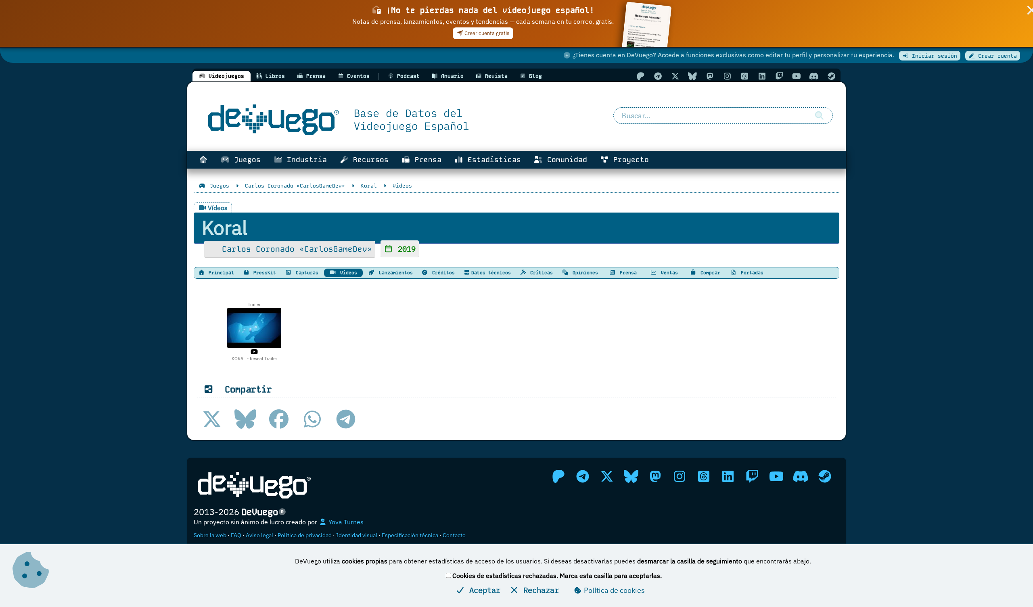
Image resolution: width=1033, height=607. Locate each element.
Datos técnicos (491, 272)
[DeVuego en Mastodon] (710, 76)
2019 (404, 249)
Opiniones (584, 272)
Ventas (668, 272)
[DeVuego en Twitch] (779, 76)
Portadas (750, 272)
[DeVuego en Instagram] (727, 76)
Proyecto (629, 159)
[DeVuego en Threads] (744, 76)
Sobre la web (210, 535)
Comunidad (565, 159)
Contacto (454, 535)
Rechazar (539, 590)
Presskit (263, 272)
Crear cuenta (996, 55)
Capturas (305, 272)
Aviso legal (259, 535)
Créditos (442, 272)
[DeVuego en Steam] (831, 76)
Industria (304, 159)
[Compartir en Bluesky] (245, 419)
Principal (220, 272)
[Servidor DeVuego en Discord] (814, 76)
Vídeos (347, 272)
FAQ (236, 535)
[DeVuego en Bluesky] (692, 76)
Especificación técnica (410, 535)
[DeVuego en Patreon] (640, 76)
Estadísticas (492, 159)
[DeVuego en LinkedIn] (762, 76)
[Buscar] (819, 116)
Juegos (245, 159)
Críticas (540, 272)
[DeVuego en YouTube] (796, 76)
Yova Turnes (345, 522)
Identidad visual (356, 535)
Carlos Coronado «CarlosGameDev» (294, 249)
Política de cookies (613, 590)
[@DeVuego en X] (675, 76)
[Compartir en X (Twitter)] (212, 419)
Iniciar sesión (933, 55)
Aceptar (482, 590)
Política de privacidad (305, 535)
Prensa (425, 159)
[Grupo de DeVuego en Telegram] (658, 76)
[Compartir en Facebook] (279, 419)
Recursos (369, 159)
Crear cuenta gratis (486, 33)
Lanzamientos (394, 272)
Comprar (709, 272)
